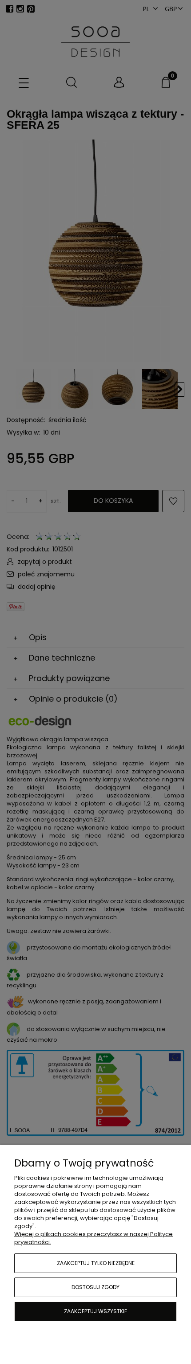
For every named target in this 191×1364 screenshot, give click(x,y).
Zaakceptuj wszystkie (95, 1311)
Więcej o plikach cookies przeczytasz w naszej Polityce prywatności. (93, 1238)
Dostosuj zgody (95, 1287)
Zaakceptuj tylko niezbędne (96, 1263)
